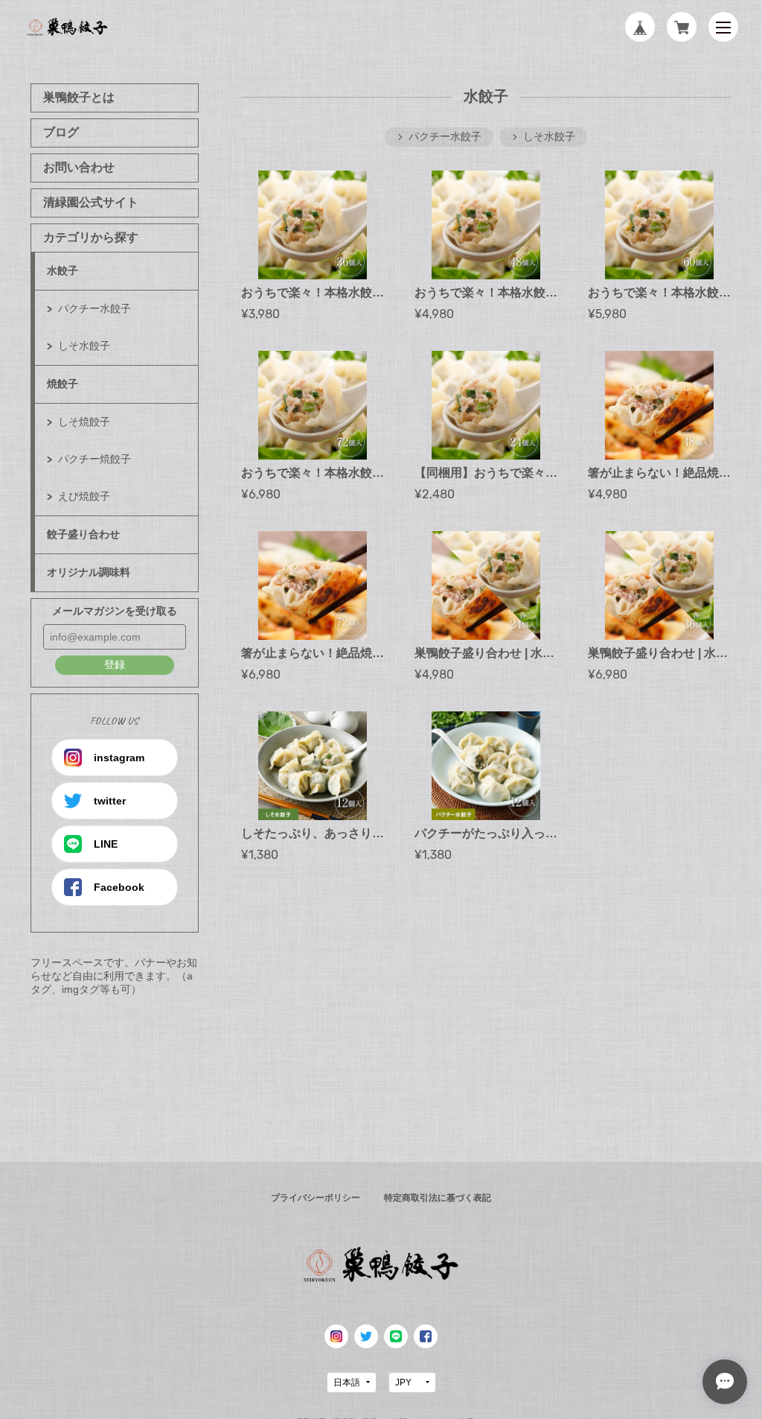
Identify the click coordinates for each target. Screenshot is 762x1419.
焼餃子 (62, 384)
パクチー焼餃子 (94, 459)
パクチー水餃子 (94, 308)
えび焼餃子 (84, 496)
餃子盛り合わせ (83, 534)
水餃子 (62, 270)
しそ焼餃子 (84, 422)
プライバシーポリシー (315, 1198)
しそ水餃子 (84, 346)
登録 (114, 664)
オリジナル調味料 (88, 572)
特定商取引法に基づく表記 (437, 1198)
